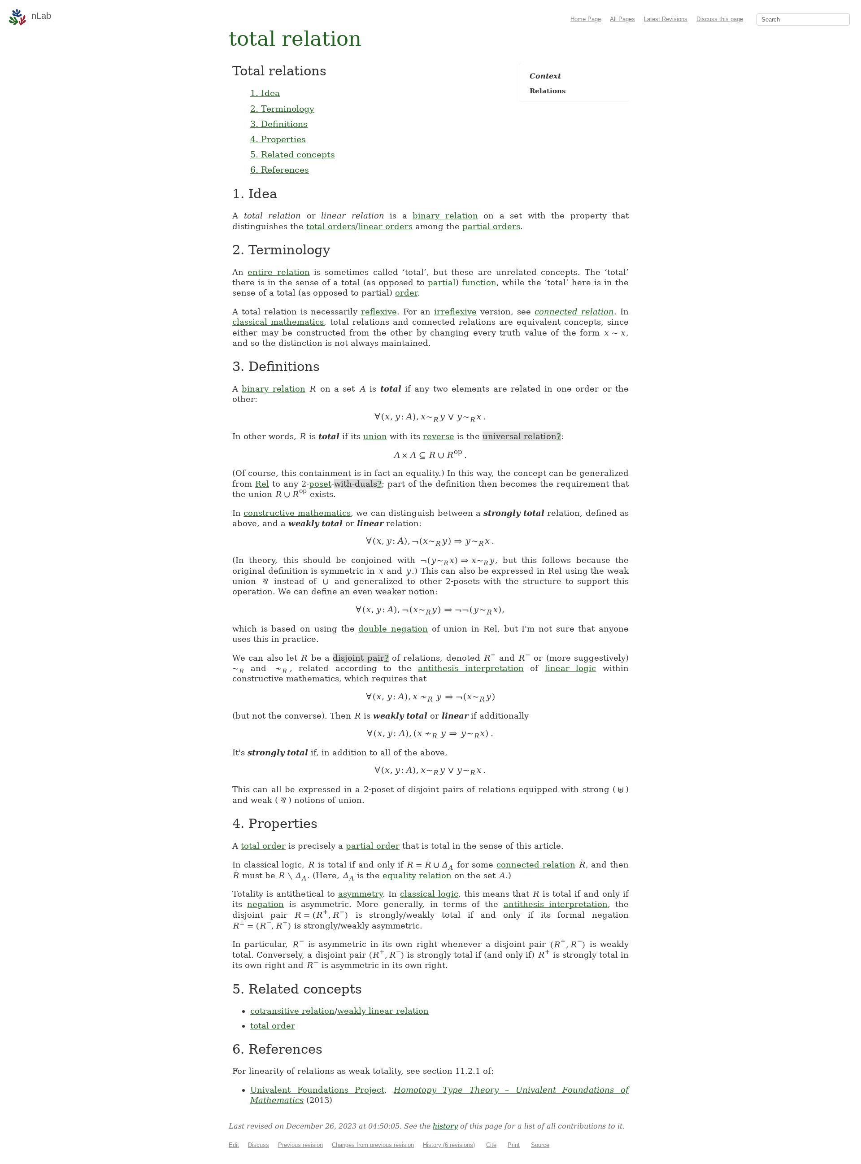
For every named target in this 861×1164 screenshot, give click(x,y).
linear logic (570, 668)
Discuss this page (719, 19)
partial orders (491, 226)
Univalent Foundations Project (317, 1089)
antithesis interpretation (471, 668)
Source (540, 1145)
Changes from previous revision (373, 1145)
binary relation (445, 215)
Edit (234, 1145)
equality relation (417, 875)
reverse (438, 436)
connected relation (574, 311)
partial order (373, 845)
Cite (491, 1145)
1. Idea (265, 93)
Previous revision (300, 1145)
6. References (279, 169)
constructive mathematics (297, 513)
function (479, 282)
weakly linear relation (383, 1011)
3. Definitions (279, 124)
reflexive (379, 311)
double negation (393, 628)
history (445, 1126)
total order (263, 845)
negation (265, 904)
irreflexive (455, 311)
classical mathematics (278, 322)
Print (514, 1145)
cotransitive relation (292, 1011)
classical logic (429, 893)
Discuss (258, 1145)
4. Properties (278, 139)
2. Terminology (282, 108)
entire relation (278, 272)
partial (442, 282)
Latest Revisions (665, 19)
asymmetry (360, 893)
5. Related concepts (292, 154)
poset (320, 483)
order (406, 292)
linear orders (385, 226)
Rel (262, 483)
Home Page (585, 19)
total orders (330, 226)
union (375, 436)
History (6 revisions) (449, 1145)
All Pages (622, 19)
